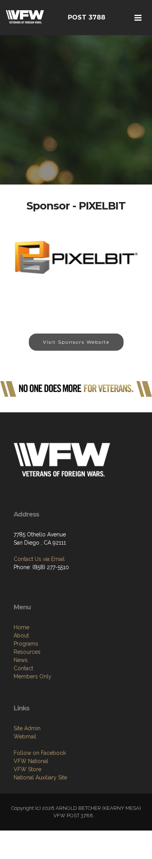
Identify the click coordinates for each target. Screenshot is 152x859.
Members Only (32, 676)
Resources (27, 652)
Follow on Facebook (40, 753)
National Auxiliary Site (40, 777)
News (21, 660)
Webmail (25, 736)
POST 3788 (86, 17)
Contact (23, 668)
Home (21, 627)
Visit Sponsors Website (76, 342)
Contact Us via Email (39, 559)
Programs (26, 644)
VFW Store (27, 769)
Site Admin (27, 728)
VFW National (31, 761)
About (21, 635)
